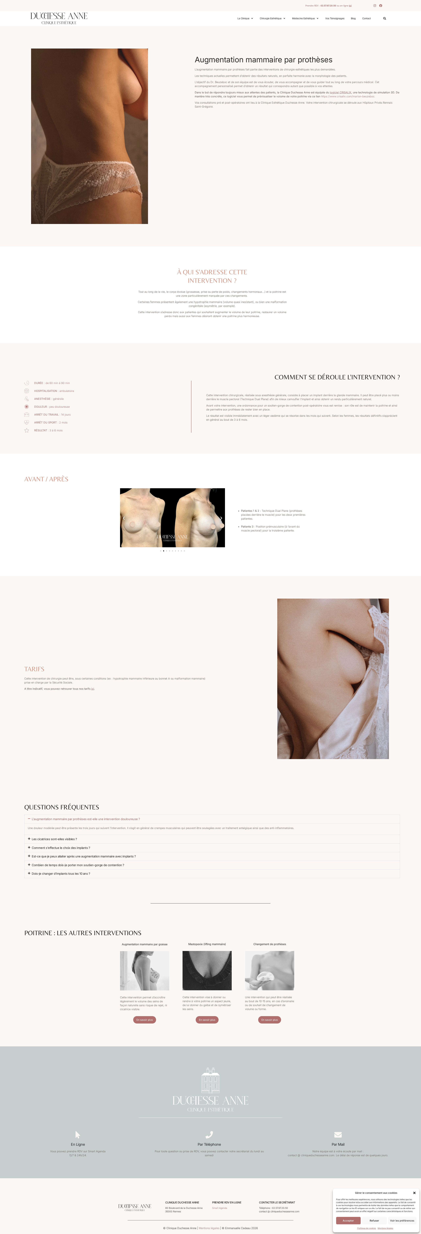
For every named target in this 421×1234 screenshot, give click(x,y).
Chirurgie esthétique (271, 18)
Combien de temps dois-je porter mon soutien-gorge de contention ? (78, 865)
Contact (366, 18)
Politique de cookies (366, 1228)
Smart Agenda (219, 1208)
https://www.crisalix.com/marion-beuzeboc (347, 96)
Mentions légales (385, 1228)
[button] (414, 1193)
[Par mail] (338, 1134)
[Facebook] (381, 6)
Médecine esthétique (303, 18)
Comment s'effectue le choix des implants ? (61, 848)
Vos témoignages (334, 18)
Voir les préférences (402, 1220)
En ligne (78, 1144)
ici (92, 688)
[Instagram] (375, 6)
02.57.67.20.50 (328, 5)
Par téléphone (209, 1144)
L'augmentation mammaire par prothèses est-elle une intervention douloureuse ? (86, 819)
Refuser (374, 1220)
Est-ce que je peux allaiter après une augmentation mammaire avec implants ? (84, 856)
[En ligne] (78, 1134)
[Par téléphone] (209, 1134)
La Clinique (243, 18)
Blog (353, 18)
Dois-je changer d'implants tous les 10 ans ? (61, 873)
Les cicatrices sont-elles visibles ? (54, 839)
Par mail (338, 1144)
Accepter (348, 1220)
